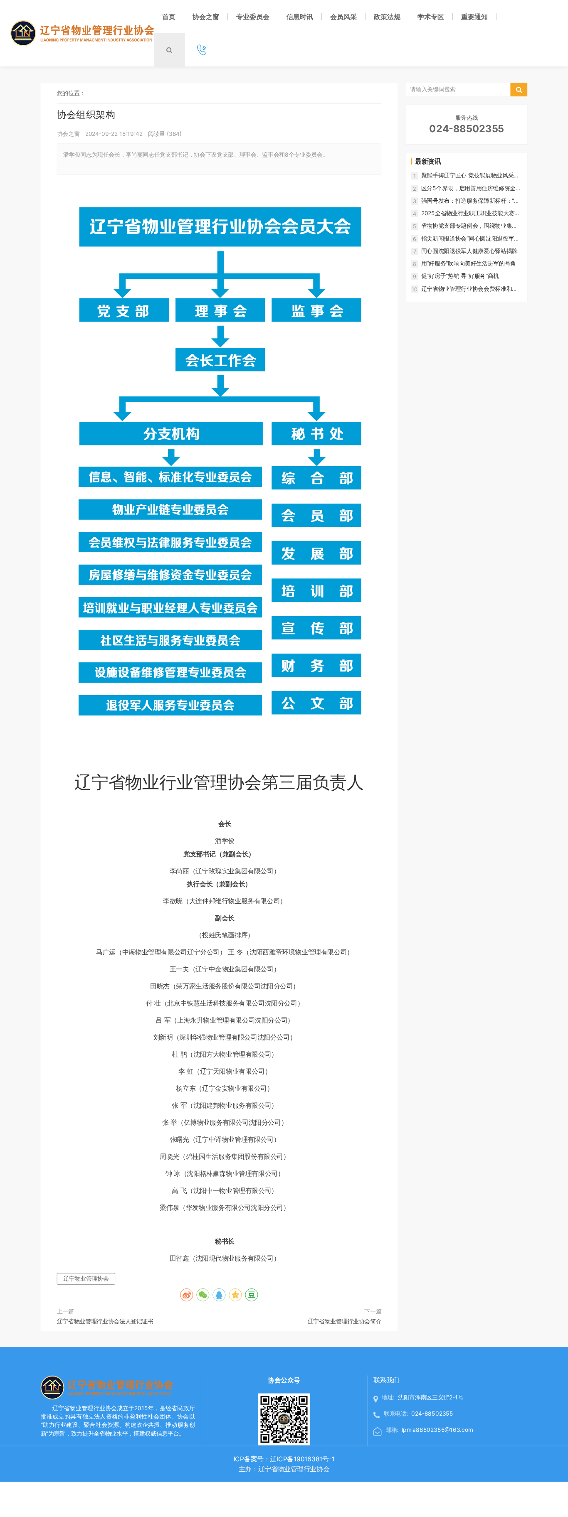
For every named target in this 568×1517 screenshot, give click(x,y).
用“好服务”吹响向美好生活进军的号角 (468, 263)
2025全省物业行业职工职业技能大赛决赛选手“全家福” (470, 213)
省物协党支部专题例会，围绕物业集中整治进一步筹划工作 (469, 226)
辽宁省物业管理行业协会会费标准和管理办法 (469, 289)
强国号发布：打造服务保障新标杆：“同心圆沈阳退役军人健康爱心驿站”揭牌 (470, 200)
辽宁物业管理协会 (86, 1278)
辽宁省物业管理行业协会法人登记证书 (105, 1321)
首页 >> (98, 93)
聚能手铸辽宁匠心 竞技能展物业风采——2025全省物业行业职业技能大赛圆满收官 (470, 175)
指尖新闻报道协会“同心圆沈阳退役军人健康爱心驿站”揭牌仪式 (470, 238)
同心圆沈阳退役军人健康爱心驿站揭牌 (469, 250)
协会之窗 (120, 93)
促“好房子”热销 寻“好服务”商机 (460, 276)
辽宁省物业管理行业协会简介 (344, 1321)
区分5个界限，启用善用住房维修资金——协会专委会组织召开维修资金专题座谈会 (469, 188)
